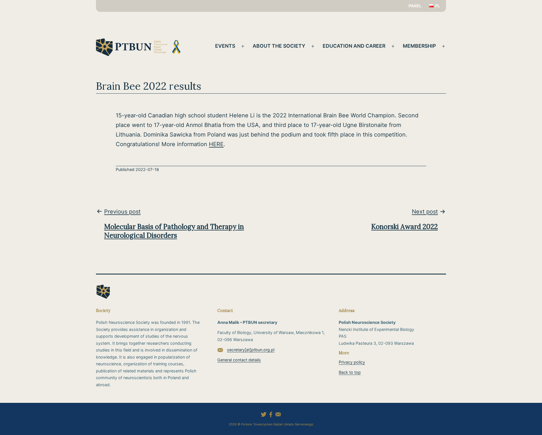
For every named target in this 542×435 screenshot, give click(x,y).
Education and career (354, 46)
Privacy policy (352, 362)
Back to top (350, 372)
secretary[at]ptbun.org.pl (250, 349)
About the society (279, 46)
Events (225, 46)
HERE (216, 144)
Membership (419, 46)
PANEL (414, 5)
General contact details (239, 359)
